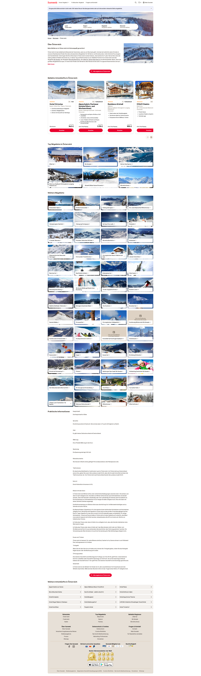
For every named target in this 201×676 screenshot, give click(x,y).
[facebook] (69, 647)
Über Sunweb (66, 629)
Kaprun (100, 619)
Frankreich (66, 619)
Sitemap (66, 639)
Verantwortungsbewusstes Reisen (66, 631)
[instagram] (73, 647)
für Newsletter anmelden (134, 634)
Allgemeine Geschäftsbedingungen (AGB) (89, 671)
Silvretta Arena (134, 621)
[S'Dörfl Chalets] (148, 107)
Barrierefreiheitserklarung (100, 634)
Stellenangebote (66, 634)
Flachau (100, 621)
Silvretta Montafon (74, 59)
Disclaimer (100, 639)
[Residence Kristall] (119, 107)
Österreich (66, 616)
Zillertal (85, 59)
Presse (66, 636)
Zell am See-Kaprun (94, 59)
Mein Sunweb (135, 631)
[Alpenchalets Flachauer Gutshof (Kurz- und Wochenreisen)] (90, 107)
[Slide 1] (137, 61)
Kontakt (134, 629)
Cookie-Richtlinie (100, 631)
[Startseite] (52, 2)
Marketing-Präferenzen (100, 636)
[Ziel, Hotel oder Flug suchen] (135, 2)
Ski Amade (57, 59)
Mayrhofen (100, 616)
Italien (66, 621)
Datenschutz (100, 629)
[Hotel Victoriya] (61, 107)
